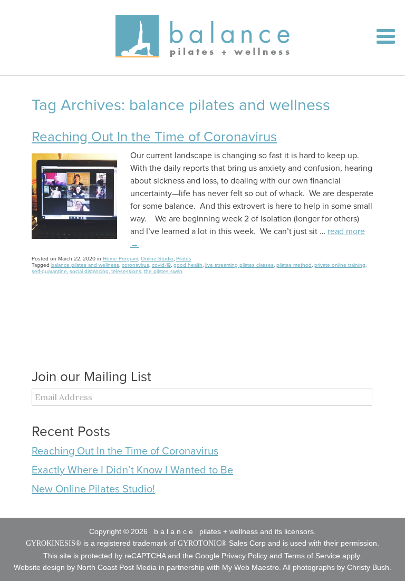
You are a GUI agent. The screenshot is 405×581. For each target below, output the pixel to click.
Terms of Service (312, 555)
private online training (339, 265)
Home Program (120, 259)
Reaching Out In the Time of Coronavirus (154, 137)
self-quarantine (49, 271)
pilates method (294, 265)
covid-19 (161, 265)
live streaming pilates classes (239, 265)
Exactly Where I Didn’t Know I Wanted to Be (132, 470)
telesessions (126, 271)
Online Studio (157, 259)
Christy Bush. (369, 567)
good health (187, 265)
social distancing (89, 271)
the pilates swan (163, 271)
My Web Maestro (250, 567)
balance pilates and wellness (85, 265)
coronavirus (135, 265)
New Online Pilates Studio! (93, 489)
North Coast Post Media (117, 567)
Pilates (183, 259)
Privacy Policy (244, 555)
